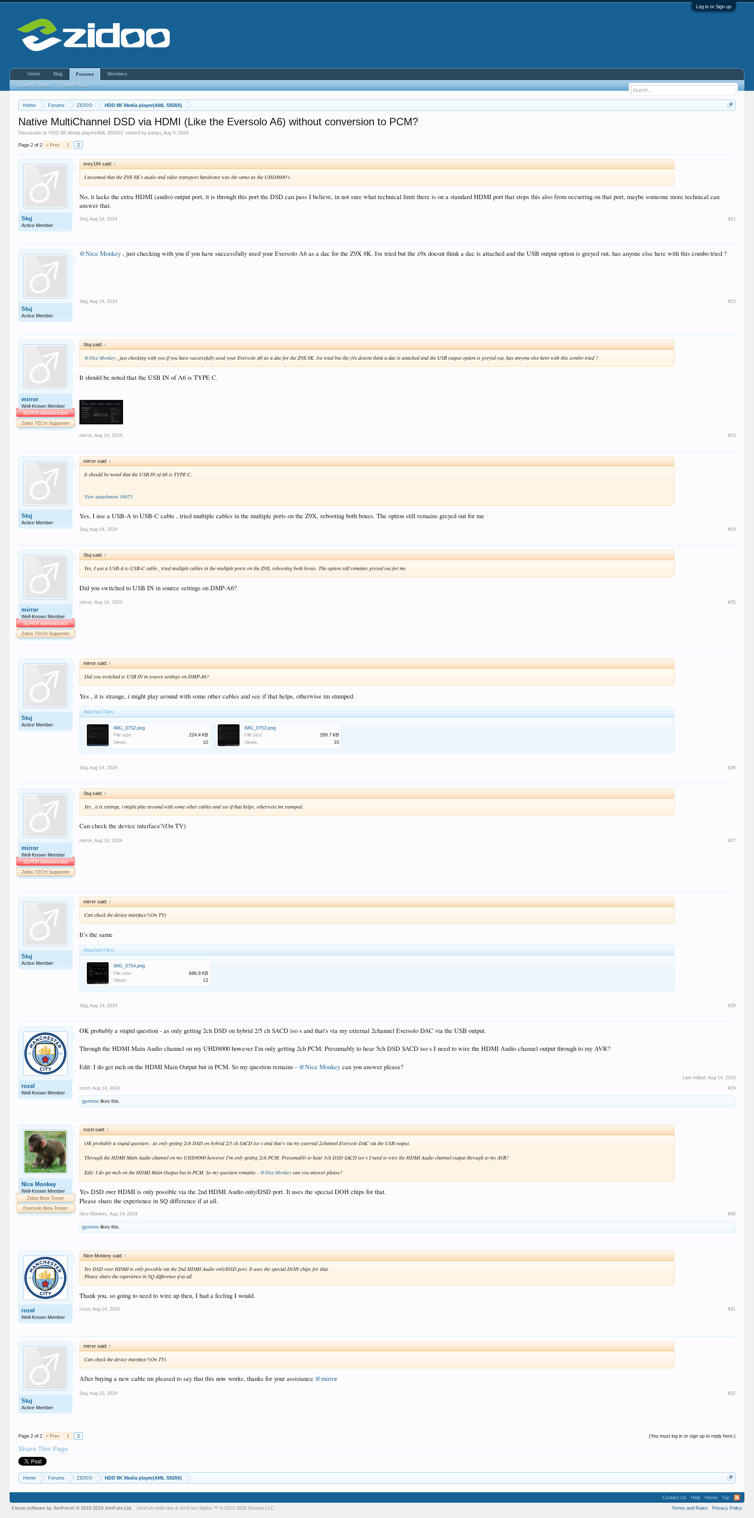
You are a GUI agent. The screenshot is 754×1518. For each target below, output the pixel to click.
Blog (57, 73)
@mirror (326, 1378)
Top (726, 1497)
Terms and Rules (690, 1508)
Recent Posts (73, 85)
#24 (732, 529)
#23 (732, 435)
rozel (28, 1086)
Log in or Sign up (713, 6)
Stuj (26, 218)
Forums (85, 74)
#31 (732, 1308)
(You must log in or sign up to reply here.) (692, 1436)
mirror (29, 399)
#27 (732, 840)
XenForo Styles (195, 1508)
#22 (732, 301)
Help (695, 1497)
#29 (732, 1088)
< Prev (53, 145)
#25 (732, 602)
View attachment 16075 (108, 496)
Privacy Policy (727, 1508)
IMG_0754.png (129, 965)
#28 (732, 1005)
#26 (732, 767)
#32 (732, 1393)
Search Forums (34, 85)
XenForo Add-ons (155, 1508)
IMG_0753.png (260, 727)
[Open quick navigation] (730, 105)
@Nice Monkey (100, 253)
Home (33, 73)
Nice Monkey (38, 1184)
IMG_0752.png (129, 727)
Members (117, 73)
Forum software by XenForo (72, 1508)
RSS (737, 1497)
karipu (154, 132)
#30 (732, 1213)
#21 (732, 218)
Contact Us (674, 1497)
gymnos (90, 1101)
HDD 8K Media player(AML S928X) (86, 132)
